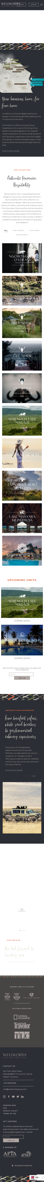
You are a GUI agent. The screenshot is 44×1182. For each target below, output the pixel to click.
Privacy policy (10, 1111)
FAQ (5, 1108)
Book (21, 4)
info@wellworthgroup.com (15, 1089)
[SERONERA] (13, 65)
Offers (34, 4)
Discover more (11, 151)
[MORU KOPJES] (14, 66)
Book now (22, 924)
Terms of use (9, 1113)
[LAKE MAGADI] (16, 68)
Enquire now (9, 1105)
